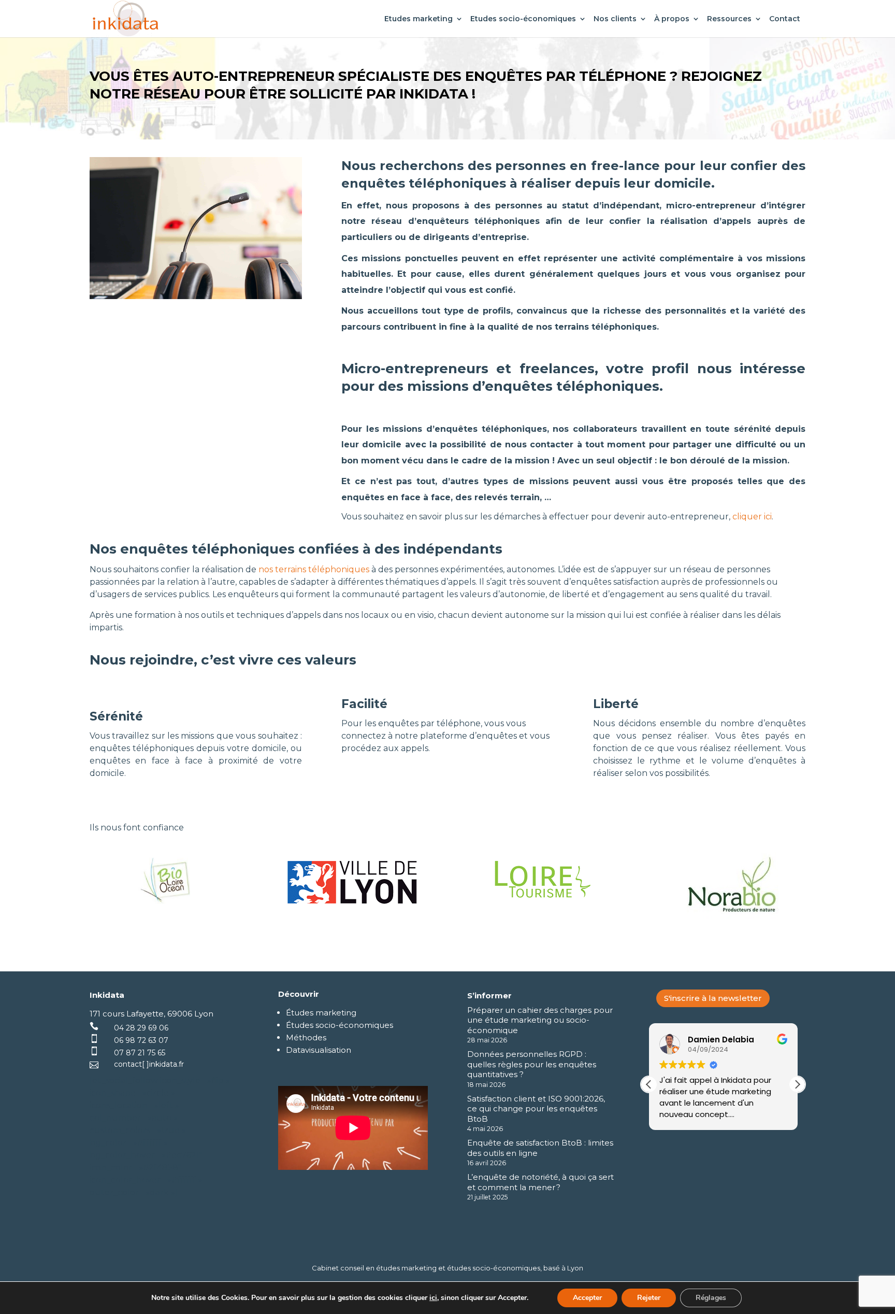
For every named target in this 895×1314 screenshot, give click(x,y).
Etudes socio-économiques (523, 19)
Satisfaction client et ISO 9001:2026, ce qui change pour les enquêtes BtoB (536, 1109)
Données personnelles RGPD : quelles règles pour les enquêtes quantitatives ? (531, 1064)
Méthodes (306, 1037)
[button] (797, 1084)
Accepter (587, 1298)
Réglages (711, 1298)
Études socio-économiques (339, 1025)
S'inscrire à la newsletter (713, 998)
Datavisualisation (318, 1050)
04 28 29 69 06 (141, 1028)
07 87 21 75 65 (139, 1052)
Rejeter (648, 1298)
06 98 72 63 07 (141, 1040)
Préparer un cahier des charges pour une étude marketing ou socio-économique (540, 1020)
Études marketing (321, 1013)
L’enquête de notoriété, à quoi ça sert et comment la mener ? (540, 1182)
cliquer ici (752, 516)
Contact (784, 19)
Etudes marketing (418, 19)
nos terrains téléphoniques (312, 569)
